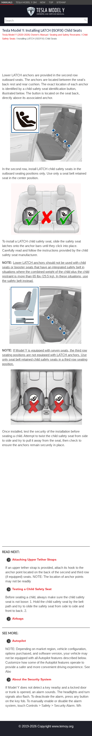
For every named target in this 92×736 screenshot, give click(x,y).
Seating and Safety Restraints (65, 34)
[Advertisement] (46, 57)
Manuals (6, 2)
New (42, 2)
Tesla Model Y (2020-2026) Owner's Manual (25, 34)
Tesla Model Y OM (26, 2)
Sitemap (61, 2)
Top (51, 2)
